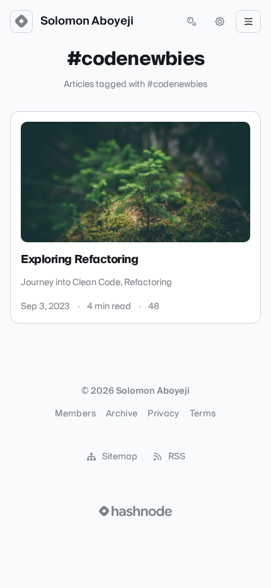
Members (75, 413)
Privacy (163, 413)
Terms (203, 413)
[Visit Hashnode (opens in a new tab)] (135, 511)
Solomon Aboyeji (87, 21)
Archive (121, 413)
